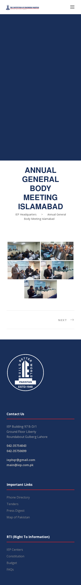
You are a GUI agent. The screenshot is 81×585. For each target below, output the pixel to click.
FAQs (10, 569)
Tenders (12, 504)
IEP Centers (15, 550)
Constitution (15, 556)
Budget (12, 563)
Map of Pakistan (18, 517)
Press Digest (15, 511)
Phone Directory (18, 497)
